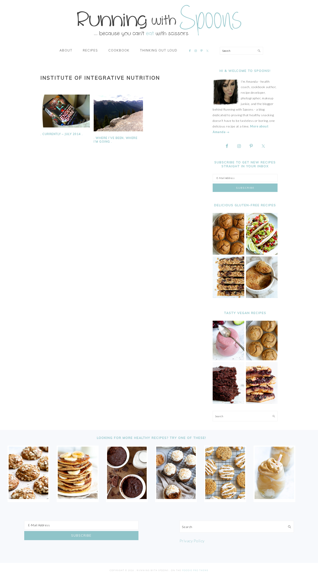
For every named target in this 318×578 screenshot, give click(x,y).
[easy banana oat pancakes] (77, 497)
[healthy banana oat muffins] (28, 497)
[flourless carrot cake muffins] (176, 497)
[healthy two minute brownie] (127, 497)
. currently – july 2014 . (61, 134)
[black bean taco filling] (262, 253)
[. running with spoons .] (159, 38)
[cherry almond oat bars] (262, 402)
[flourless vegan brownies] (228, 402)
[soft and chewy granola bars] (228, 297)
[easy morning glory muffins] (228, 253)
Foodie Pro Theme (195, 570)
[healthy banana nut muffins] (262, 359)
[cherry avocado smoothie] (228, 359)
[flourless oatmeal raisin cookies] (225, 497)
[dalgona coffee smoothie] (274, 497)
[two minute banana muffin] (262, 297)
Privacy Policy (192, 540)
